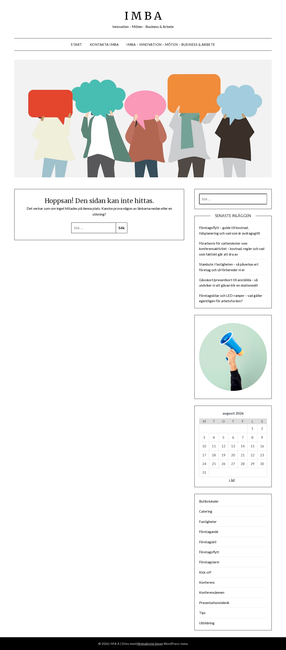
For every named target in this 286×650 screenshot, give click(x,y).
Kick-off (205, 572)
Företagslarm (209, 562)
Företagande (208, 532)
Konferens (207, 582)
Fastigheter (208, 522)
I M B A (143, 16)
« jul (232, 480)
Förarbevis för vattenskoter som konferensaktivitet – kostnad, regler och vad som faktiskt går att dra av (231, 248)
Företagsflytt (209, 552)
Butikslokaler (209, 501)
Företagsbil (207, 542)
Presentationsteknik (214, 603)
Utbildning (206, 623)
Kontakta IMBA (104, 44)
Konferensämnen (211, 592)
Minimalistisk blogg (150, 644)
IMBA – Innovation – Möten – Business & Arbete (170, 44)
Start (76, 44)
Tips (202, 613)
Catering (205, 511)
